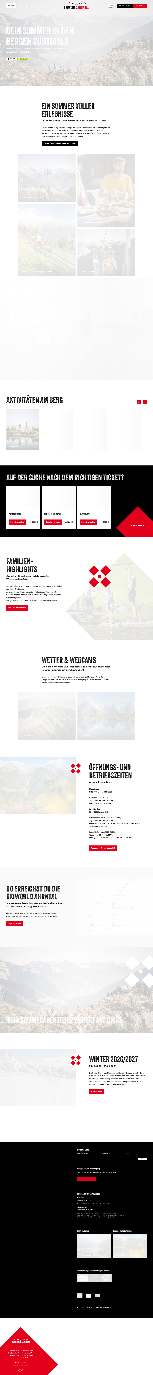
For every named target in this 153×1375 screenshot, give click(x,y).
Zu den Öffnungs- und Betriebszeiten (60, 143)
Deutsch (141, 1158)
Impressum (81, 1307)
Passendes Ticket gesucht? (103, 848)
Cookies (96, 1307)
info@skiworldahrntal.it (21, 1365)
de (43, 6)
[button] (145, 402)
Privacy (89, 1307)
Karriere (128, 1153)
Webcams (104, 1153)
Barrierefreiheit (105, 1307)
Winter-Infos (96, 1092)
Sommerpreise (82, 1153)
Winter (12, 59)
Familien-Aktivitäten (17, 608)
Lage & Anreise (14, 923)
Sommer (23, 59)
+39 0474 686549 (21, 1362)
